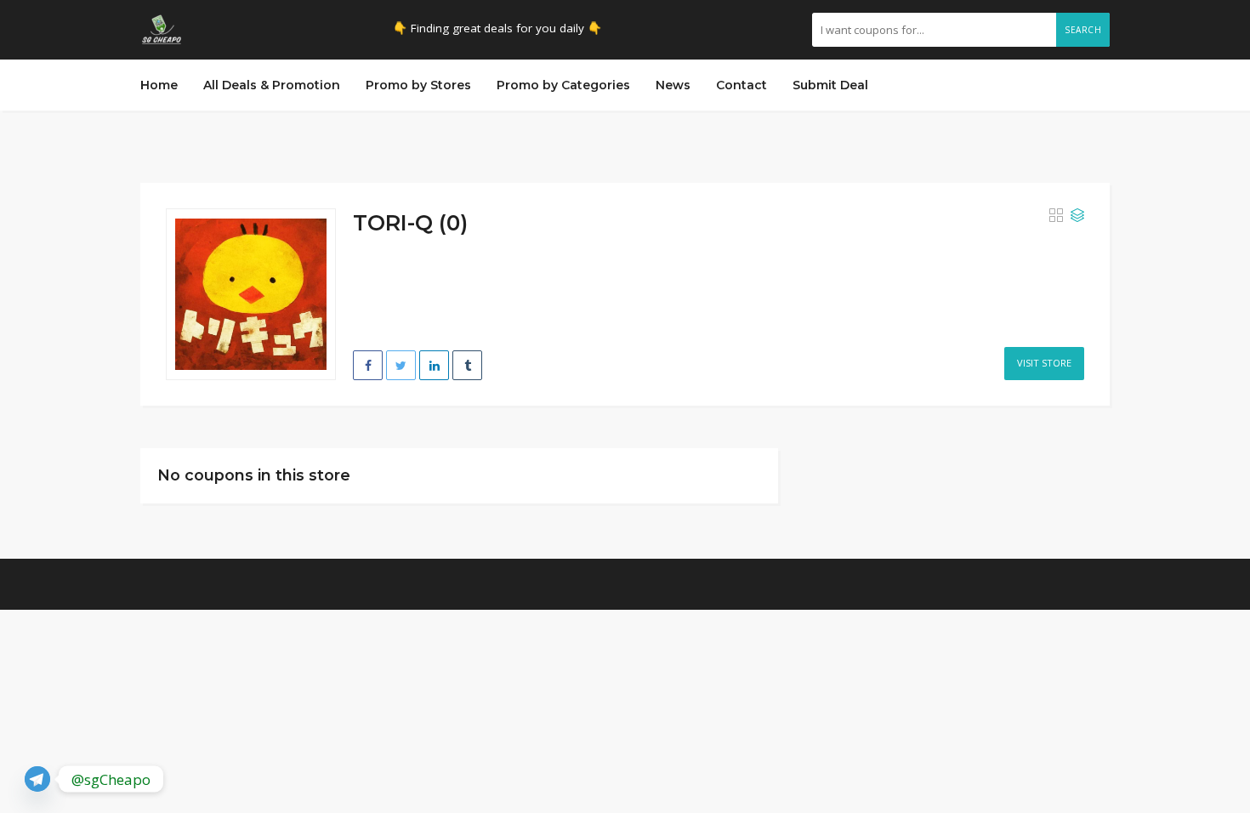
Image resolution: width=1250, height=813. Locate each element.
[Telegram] (37, 779)
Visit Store (1044, 362)
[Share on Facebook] (368, 365)
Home (159, 85)
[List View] (1077, 216)
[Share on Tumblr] (467, 365)
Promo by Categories (563, 85)
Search (1083, 30)
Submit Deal (830, 85)
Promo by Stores (418, 85)
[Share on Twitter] (401, 365)
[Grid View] (1056, 216)
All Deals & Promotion (271, 85)
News (673, 85)
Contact (741, 85)
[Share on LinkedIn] (434, 365)
